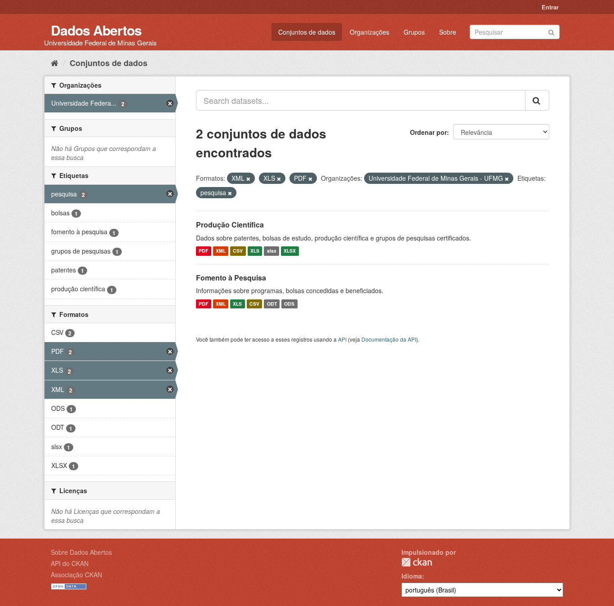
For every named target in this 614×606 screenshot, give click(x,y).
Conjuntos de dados (306, 31)
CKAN (416, 562)
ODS (289, 303)
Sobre (447, 31)
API (342, 339)
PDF (203, 251)
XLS (254, 251)
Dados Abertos (96, 30)
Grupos (414, 31)
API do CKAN (70, 563)
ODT (272, 303)
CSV (238, 251)
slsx (271, 251)
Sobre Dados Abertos (81, 552)
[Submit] (551, 31)
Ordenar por (428, 132)
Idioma (411, 575)
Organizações (369, 31)
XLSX (290, 251)
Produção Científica (230, 224)
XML (221, 251)
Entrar (550, 7)
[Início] (54, 62)
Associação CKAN (76, 574)
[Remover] (248, 178)
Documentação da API (388, 339)
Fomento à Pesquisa (231, 277)
